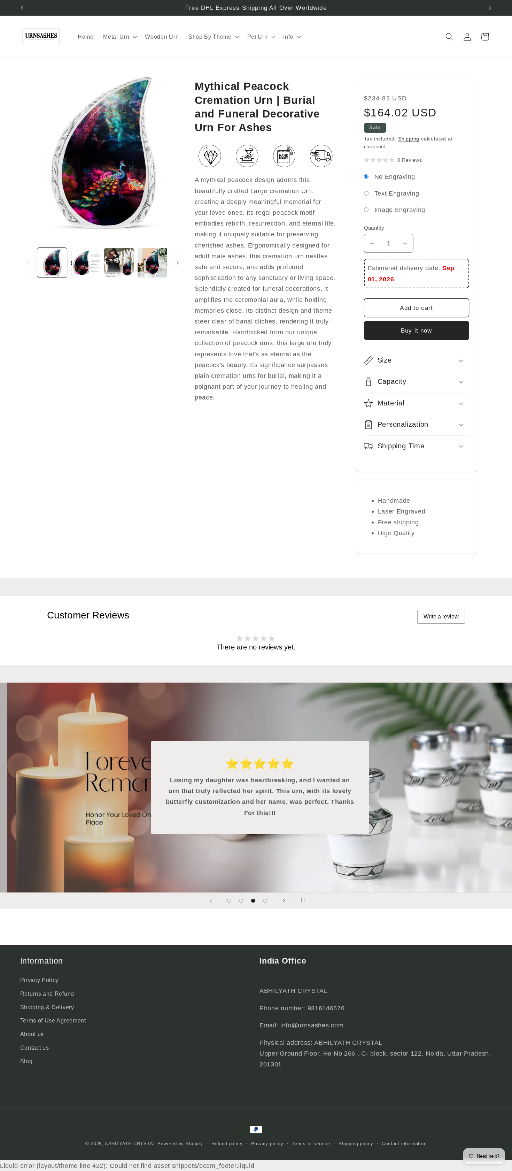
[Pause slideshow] (301, 900)
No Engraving (394, 176)
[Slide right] (177, 263)
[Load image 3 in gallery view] (118, 262)
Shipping (408, 139)
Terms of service (311, 1143)
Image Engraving (399, 209)
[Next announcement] (490, 7)
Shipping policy (356, 1143)
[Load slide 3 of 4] (253, 901)
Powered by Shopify (180, 1143)
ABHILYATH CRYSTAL (130, 1143)
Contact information (404, 1143)
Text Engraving (396, 193)
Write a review (441, 616)
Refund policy (226, 1143)
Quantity (374, 228)
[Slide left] (28, 263)
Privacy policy (267, 1143)
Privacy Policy (39, 980)
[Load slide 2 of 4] (241, 901)
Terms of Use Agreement (53, 1020)
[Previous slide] (210, 900)
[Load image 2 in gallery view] (85, 262)
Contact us (34, 1047)
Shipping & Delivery (47, 1007)
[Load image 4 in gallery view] (152, 262)
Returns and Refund (47, 993)
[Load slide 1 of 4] (229, 901)
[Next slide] (283, 900)
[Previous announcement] (21, 7)
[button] (119, 36)
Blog (26, 1061)
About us (32, 1034)
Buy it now (416, 330)
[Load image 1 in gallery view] (52, 262)
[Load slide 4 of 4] (265, 901)
